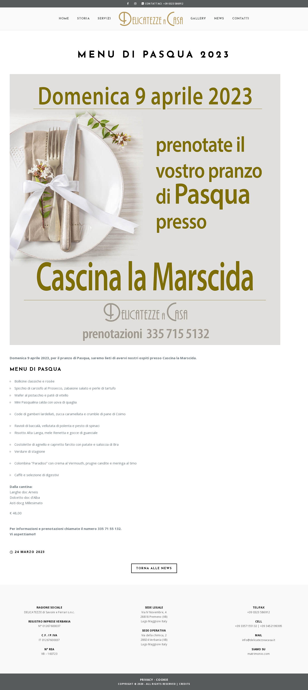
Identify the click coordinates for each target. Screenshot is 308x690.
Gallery (198, 18)
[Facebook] (128, 3)
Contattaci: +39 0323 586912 (164, 3)
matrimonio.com (259, 654)
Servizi (104, 18)
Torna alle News (154, 568)
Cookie (162, 680)
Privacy (146, 680)
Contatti (240, 18)
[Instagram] (135, 3)
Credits (184, 683)
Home (64, 18)
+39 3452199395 (271, 626)
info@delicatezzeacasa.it (258, 640)
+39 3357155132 (246, 626)
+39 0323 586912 (258, 612)
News (219, 18)
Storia (83, 18)
